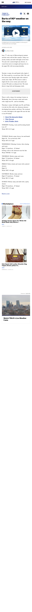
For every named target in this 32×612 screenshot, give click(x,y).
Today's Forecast (6, 14)
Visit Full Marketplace (25, 203)
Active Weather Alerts (11, 121)
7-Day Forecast (9, 119)
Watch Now (27, 2)
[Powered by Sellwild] (28, 293)
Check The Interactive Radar (14, 117)
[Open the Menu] (2, 2)
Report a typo (6, 193)
